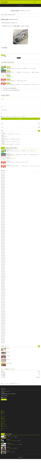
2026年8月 (2, 172)
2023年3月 (2, 227)
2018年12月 (2, 276)
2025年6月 (2, 193)
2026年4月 (2, 178)
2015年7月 (2, 336)
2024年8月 (2, 206)
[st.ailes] (5, 2)
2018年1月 (2, 292)
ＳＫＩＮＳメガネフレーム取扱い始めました (11, 440)
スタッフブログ (8, 67)
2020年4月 (2, 255)
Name (1, 106)
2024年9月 (2, 205)
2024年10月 (2, 203)
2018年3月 (2, 289)
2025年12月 (2, 184)
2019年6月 (2, 267)
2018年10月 (2, 279)
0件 (7, 14)
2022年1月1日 (8, 359)
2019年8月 (2, 264)
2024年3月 (2, 211)
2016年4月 (2, 323)
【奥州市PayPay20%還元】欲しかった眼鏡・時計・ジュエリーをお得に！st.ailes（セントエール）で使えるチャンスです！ (23, 84)
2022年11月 (2, 233)
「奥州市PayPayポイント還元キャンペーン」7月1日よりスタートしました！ (10, 141)
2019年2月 (2, 273)
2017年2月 (2, 308)
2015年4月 (2, 341)
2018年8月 (2, 282)
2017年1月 (2, 310)
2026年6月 (2, 175)
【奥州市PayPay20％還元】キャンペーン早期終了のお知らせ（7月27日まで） (17, 80)
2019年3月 (2, 271)
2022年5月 (2, 240)
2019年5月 (2, 268)
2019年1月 (2, 274)
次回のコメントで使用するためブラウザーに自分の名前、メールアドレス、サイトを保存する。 (14, 116)
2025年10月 (2, 187)
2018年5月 (2, 286)
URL (1, 113)
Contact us (4, 399)
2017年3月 (2, 307)
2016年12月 (2, 311)
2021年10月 (2, 249)
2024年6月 (2, 208)
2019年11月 (2, 261)
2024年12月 (2, 200)
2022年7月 (2, 239)
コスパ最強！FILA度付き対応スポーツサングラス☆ (12, 444)
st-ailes (12, 14)
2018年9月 (2, 280)
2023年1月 (2, 230)
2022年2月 (2, 245)
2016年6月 (2, 320)
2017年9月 (2, 298)
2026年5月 (2, 177)
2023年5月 (2, 224)
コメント (3, 56)
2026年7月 (2, 174)
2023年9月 (2, 218)
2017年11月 (2, 295)
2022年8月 (2, 237)
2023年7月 (2, 221)
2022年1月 (2, 246)
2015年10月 (2, 332)
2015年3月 (2, 342)
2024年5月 (2, 209)
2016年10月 (2, 314)
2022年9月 (2, 236)
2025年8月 (2, 190)
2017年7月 (2, 301)
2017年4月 (2, 305)
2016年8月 (2, 317)
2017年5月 (2, 304)
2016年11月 (2, 313)
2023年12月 (2, 215)
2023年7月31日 (8, 348)
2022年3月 (2, 243)
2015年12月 (2, 329)
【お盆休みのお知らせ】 (4, 136)
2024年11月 (2, 202)
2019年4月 (2, 270)
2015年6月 (2, 338)
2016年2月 (2, 326)
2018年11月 (2, 277)
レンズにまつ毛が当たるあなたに (10, 448)
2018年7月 (2, 283)
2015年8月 (2, 335)
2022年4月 (2, 242)
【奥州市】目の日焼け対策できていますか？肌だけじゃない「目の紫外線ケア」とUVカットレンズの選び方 (20, 68)
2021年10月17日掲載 (9, 363)
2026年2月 (2, 181)
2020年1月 (2, 258)
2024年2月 (2, 212)
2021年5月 (2, 252)
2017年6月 (2, 302)
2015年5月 (2, 339)
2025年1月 (2, 199)
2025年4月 (2, 196)
